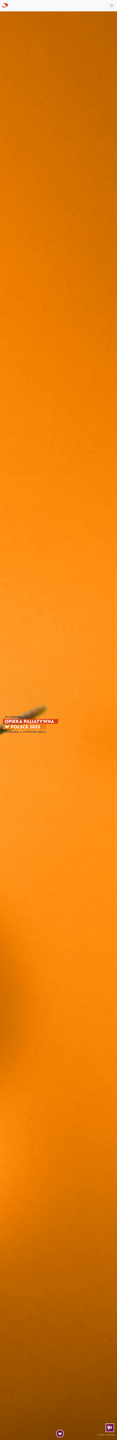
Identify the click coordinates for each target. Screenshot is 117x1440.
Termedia (110, 1434)
